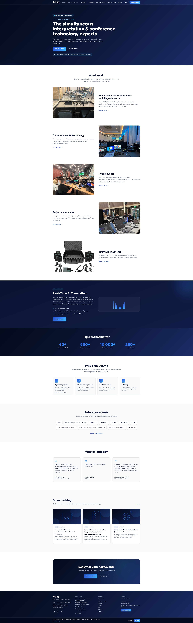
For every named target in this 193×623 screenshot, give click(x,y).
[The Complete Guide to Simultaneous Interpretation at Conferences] (67, 516)
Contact (120, 2)
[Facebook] (54, 611)
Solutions (83, 2)
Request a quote (135, 2)
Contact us (103, 576)
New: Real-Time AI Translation (63, 15)
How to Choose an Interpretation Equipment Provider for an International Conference (95, 532)
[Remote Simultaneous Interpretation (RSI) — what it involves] (126, 516)
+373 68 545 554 (125, 601)
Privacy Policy (56, 621)
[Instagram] (57, 611)
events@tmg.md (125, 603)
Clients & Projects (100, 2)
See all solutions (73, 48)
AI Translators (78, 613)
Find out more (103, 110)
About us (109, 2)
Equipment (91, 2)
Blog (115, 2)
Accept (137, 620)
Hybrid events (78, 606)
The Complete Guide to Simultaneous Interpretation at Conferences (65, 532)
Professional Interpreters (81, 602)
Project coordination (80, 609)
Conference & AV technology (82, 604)
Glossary (100, 609)
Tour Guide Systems (80, 611)
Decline (130, 620)
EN (126, 2)
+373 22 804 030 (125, 599)
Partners (100, 605)
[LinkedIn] (61, 611)
